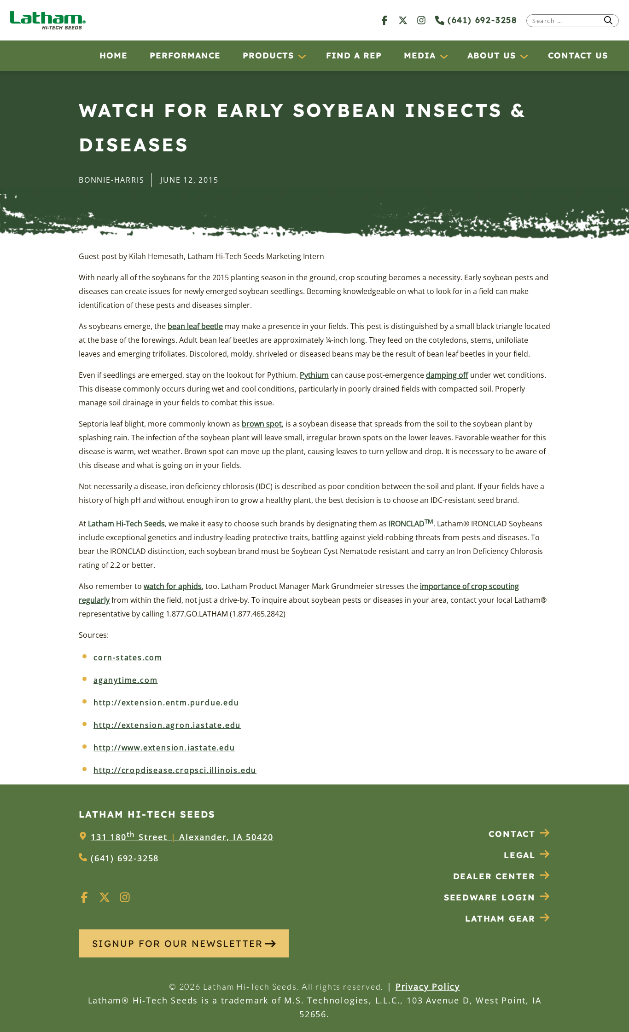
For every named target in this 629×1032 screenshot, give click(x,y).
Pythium (314, 375)
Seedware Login (490, 897)
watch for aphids (173, 586)
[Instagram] (421, 20)
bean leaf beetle (195, 326)
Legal (520, 855)
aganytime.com (125, 680)
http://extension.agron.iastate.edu (167, 725)
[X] (403, 20)
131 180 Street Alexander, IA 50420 (182, 836)
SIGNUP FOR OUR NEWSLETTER (177, 943)
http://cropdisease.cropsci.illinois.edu (174, 770)
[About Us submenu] (523, 56)
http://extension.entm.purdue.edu (166, 703)
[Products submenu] (301, 56)
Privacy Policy (428, 986)
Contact (512, 834)
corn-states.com (128, 657)
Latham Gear (500, 918)
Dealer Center (494, 876)
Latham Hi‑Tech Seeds (126, 524)
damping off (447, 375)
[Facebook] (384, 20)
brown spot (262, 424)
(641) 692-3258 (480, 20)
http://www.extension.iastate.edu (164, 748)
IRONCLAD (411, 524)
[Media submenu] (443, 56)
